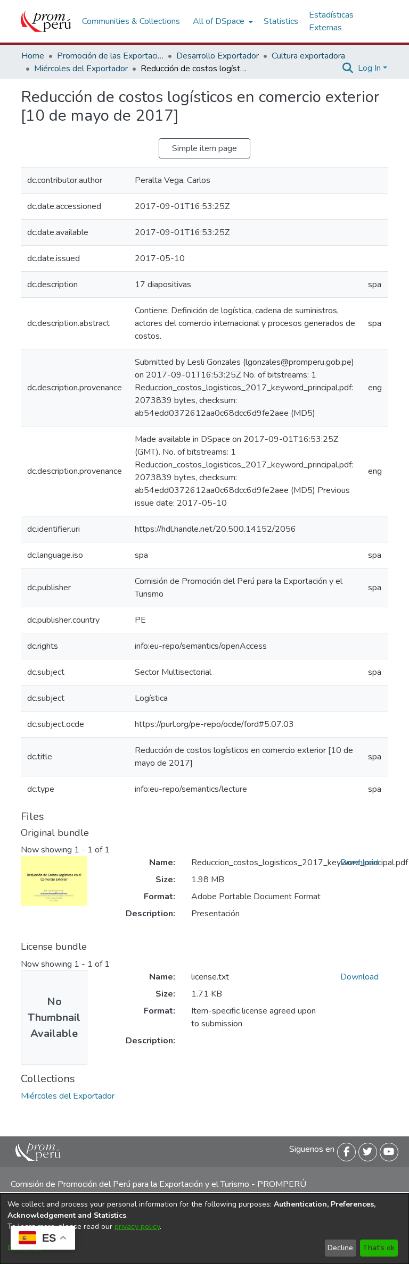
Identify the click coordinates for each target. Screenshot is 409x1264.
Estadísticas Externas (331, 21)
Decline (340, 1248)
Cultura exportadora (308, 56)
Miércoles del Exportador (81, 68)
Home (32, 56)
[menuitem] (222, 21)
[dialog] (204, 1228)
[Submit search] (348, 68)
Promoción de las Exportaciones (110, 56)
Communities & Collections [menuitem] (131, 21)
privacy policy (137, 1226)
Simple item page (204, 148)
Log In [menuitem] (369, 68)
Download (359, 862)
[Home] (46, 21)
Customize (24, 1248)
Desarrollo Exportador (217, 56)
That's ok (379, 1248)
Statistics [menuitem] (281, 21)
